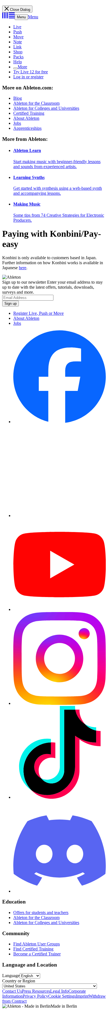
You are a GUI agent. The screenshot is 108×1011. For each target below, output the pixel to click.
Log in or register (28, 76)
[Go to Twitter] (59, 515)
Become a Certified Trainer (37, 954)
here (22, 267)
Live (17, 26)
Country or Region (18, 980)
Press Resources (36, 991)
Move (18, 36)
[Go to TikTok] (59, 797)
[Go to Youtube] (59, 609)
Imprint (82, 996)
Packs (18, 56)
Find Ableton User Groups (36, 944)
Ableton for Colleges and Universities (46, 108)
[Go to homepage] (8, 16)
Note (17, 41)
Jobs (17, 123)
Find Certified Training (33, 949)
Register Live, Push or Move (38, 313)
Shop (17, 51)
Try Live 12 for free (30, 71)
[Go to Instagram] (59, 703)
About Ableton (26, 118)
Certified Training (28, 113)
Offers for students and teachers (40, 912)
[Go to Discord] (59, 891)
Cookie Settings (62, 996)
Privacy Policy (35, 996)
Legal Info (59, 991)
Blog (17, 98)
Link (17, 46)
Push (17, 31)
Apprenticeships (27, 128)
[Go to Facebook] (59, 421)
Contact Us (12, 991)
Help (17, 61)
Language (11, 975)
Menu (21, 17)
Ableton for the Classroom (36, 103)
